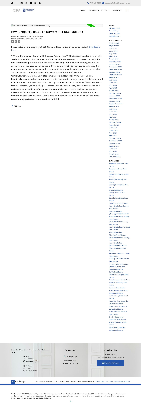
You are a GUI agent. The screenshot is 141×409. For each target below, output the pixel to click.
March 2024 (114, 120)
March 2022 (113, 154)
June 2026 (113, 51)
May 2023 (113, 133)
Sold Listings (114, 36)
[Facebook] (17, 3)
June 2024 (113, 112)
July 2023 (113, 128)
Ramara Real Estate (117, 288)
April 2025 (113, 88)
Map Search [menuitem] (93, 10)
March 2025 (113, 91)
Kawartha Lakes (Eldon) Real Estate (30, 38)
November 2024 (115, 99)
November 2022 (115, 141)
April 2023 (113, 136)
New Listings (114, 31)
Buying (104, 10)
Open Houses (114, 33)
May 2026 (113, 54)
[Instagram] (22, 3)
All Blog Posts (114, 28)
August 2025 (114, 77)
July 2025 (113, 80)
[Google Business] (40, 3)
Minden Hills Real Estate (118, 264)
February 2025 (115, 93)
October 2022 (114, 143)
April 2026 (113, 56)
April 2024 (113, 117)
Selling (116, 10)
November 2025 (115, 69)
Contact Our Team (110, 363)
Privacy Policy (100, 381)
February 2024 (115, 122)
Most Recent (114, 43)
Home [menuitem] (83, 10)
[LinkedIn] (35, 3)
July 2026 (113, 48)
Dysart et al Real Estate (118, 203)
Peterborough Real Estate (119, 280)
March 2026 (113, 59)
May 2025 (113, 85)
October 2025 (114, 72)
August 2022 (114, 146)
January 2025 (114, 96)
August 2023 (114, 125)
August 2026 (114, 46)
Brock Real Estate (116, 190)
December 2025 (115, 67)
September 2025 (115, 75)
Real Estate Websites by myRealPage (118, 381)
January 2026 (114, 64)
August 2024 (114, 106)
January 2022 (114, 157)
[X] (26, 3)
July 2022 (113, 149)
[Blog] (12, 3)
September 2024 (115, 104)
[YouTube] (31, 3)
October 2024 (114, 101)
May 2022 (113, 151)
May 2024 (113, 114)
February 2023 (115, 138)
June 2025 (113, 83)
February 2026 (115, 62)
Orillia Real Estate (116, 272)
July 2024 (113, 109)
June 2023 (113, 130)
